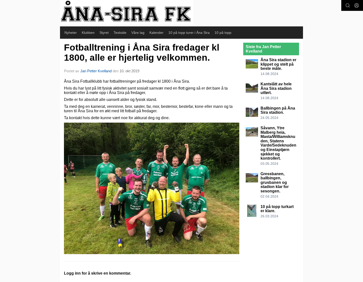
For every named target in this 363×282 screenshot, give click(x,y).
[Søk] (347, 5)
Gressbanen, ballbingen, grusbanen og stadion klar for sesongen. (275, 182)
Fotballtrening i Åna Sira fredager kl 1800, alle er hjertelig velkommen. (141, 52)
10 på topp (223, 33)
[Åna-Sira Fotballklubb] (126, 12)
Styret (104, 33)
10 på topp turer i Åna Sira (189, 33)
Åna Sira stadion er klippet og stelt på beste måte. (278, 64)
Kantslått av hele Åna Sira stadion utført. (276, 88)
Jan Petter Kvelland (96, 71)
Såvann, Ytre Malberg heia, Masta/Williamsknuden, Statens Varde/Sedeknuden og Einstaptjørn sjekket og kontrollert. (278, 143)
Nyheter (70, 33)
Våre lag (137, 33)
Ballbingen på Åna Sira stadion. (278, 110)
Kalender (156, 33)
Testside (120, 33)
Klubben (88, 33)
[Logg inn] (356, 5)
